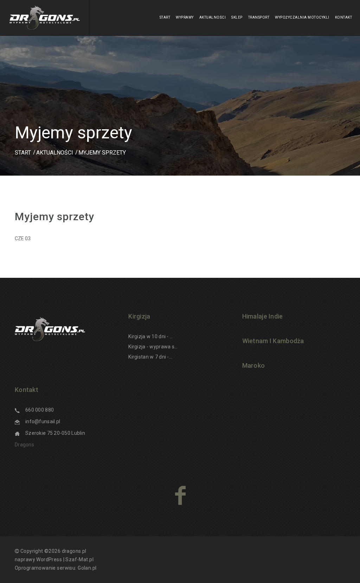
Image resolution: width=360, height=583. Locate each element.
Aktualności (212, 17)
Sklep (237, 17)
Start (165, 17)
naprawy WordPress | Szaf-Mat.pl (54, 559)
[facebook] (180, 495)
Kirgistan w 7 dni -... (150, 357)
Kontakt (343, 17)
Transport (259, 17)
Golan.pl (87, 568)
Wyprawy (185, 17)
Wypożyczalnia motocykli (302, 17)
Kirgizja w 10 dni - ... (150, 336)
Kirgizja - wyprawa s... (153, 346)
